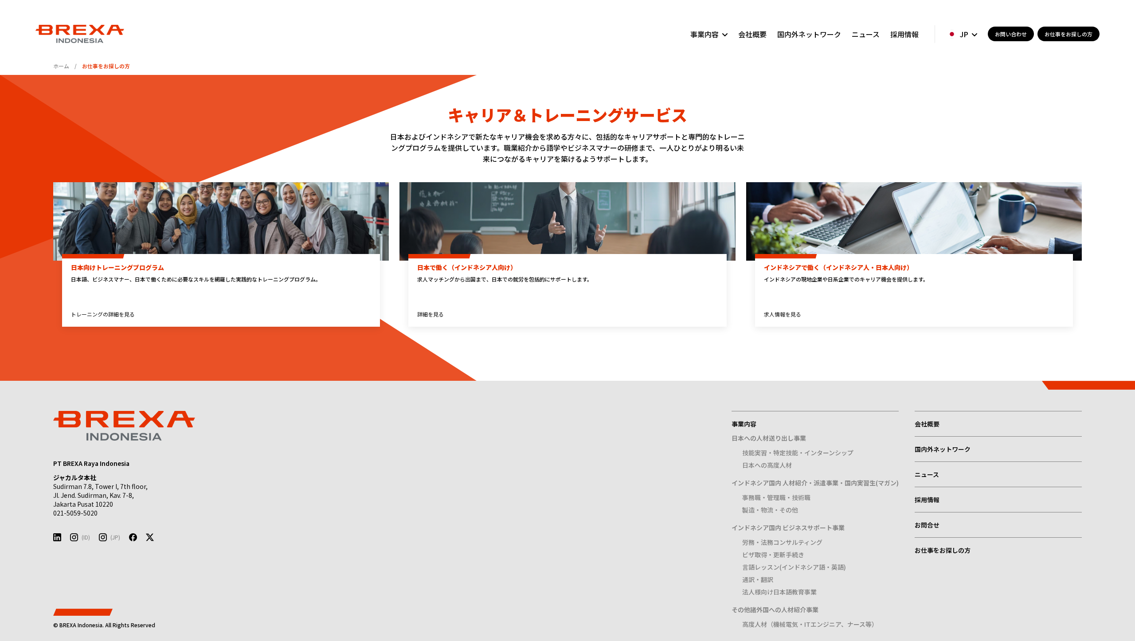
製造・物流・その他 (770, 509)
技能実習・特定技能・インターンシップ (797, 452)
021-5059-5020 (75, 512)
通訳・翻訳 (757, 579)
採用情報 (904, 34)
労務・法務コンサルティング (782, 542)
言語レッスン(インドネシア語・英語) (794, 567)
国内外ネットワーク (809, 34)
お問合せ (927, 524)
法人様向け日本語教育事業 (779, 591)
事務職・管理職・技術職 (776, 497)
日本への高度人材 (767, 465)
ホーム (61, 66)
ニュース (866, 34)
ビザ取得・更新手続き (773, 554)
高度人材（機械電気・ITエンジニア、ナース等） (810, 624)
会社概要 (752, 34)
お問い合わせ (1011, 34)
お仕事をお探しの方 (1068, 34)
